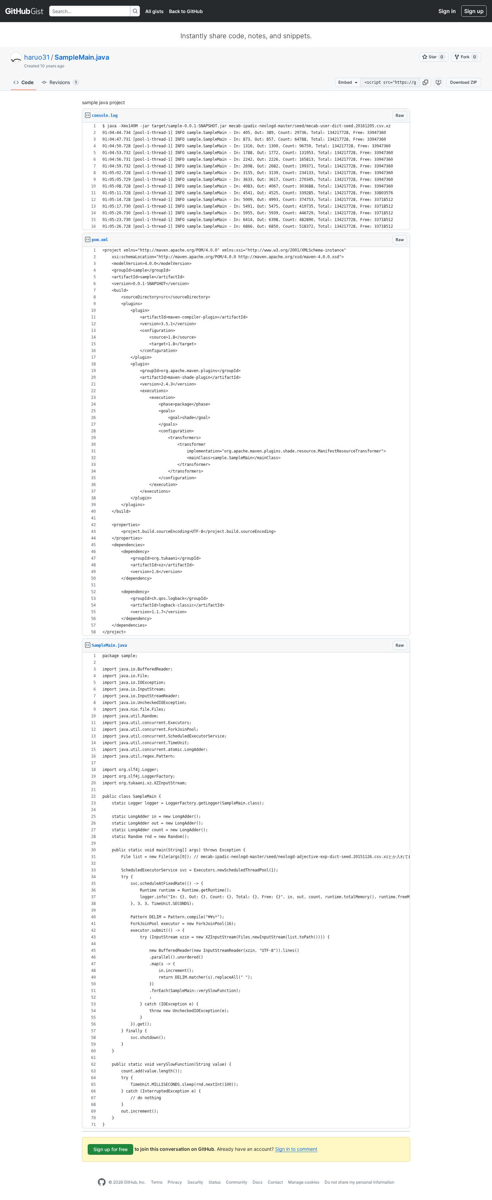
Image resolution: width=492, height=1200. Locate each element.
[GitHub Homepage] (102, 1182)
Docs (257, 1182)
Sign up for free (110, 1149)
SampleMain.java (82, 57)
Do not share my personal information (359, 1182)
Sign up (474, 11)
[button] (425, 82)
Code (27, 82)
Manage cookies (303, 1182)
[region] (246, 176)
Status (215, 1182)
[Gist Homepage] (24, 11)
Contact (275, 1182)
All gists (154, 11)
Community (236, 1182)
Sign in (447, 11)
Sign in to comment (296, 1149)
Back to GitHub (186, 11)
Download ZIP (463, 82)
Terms (156, 1182)
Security (195, 1182)
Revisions (63, 82)
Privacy (175, 1182)
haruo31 (37, 57)
